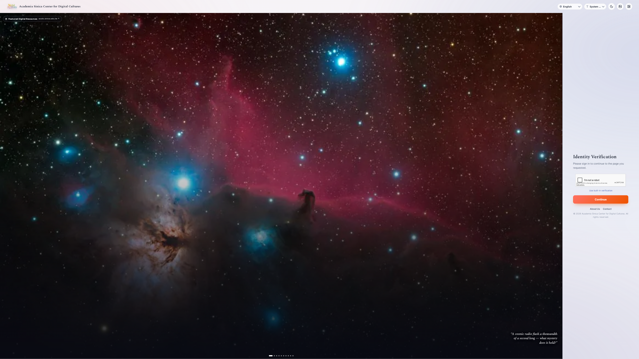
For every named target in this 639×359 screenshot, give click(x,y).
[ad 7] (284, 355)
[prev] (6, 186)
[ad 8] (287, 355)
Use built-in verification (600, 190)
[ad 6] (282, 355)
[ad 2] (273, 355)
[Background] (620, 6)
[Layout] (628, 6)
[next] (556, 186)
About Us (595, 209)
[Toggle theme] (611, 6)
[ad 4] (277, 355)
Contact (607, 209)
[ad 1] (270, 355)
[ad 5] (280, 355)
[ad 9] (289, 355)
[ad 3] (275, 355)
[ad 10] (291, 355)
